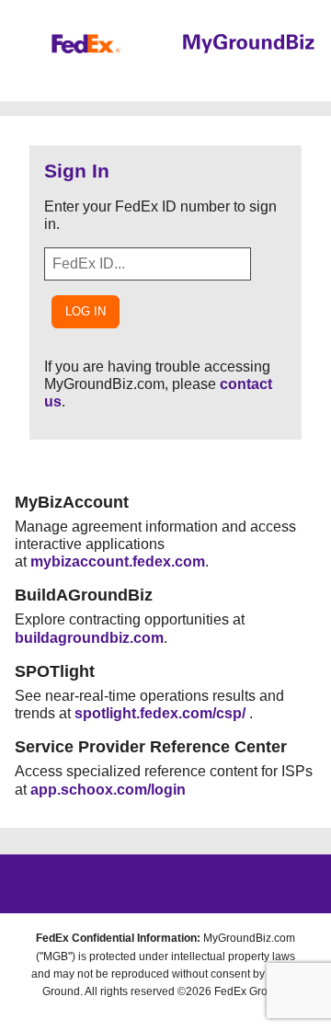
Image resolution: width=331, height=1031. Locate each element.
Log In (85, 311)
